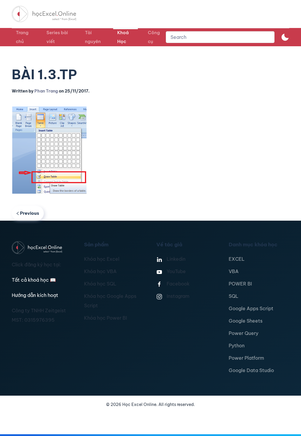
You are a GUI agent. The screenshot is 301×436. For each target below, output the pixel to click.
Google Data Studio (251, 370)
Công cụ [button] (154, 37)
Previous (29, 213)
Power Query (243, 333)
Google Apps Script (251, 308)
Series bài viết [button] (57, 37)
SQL (233, 296)
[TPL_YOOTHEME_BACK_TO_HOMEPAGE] (49, 14)
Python (237, 346)
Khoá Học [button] (123, 37)
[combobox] (220, 37)
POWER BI (240, 284)
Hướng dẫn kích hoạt (35, 295)
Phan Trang (46, 91)
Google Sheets (245, 321)
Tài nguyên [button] (93, 37)
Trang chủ (22, 37)
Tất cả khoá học (34, 280)
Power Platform (246, 358)
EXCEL (237, 259)
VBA (234, 271)
